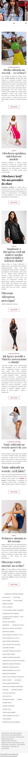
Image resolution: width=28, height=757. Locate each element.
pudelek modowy (14, 67)
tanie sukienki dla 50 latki (11, 715)
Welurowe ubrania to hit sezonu (14, 539)
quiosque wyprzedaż (9, 693)
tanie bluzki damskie (9, 712)
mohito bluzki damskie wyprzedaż (13, 676)
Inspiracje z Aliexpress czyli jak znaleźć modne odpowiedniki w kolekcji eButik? (14, 254)
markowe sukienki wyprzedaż (11, 663)
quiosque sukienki (17, 689)
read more (14, 106)
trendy (20, 76)
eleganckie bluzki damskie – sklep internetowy (13, 617)
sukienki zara (7, 709)
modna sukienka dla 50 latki (11, 670)
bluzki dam (16, 597)
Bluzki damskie (5, 744)
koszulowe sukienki (9, 654)
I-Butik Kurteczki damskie (14, 9)
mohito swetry (7, 680)
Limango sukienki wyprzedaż (11, 657)
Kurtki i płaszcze (5, 733)
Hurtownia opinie (20, 737)
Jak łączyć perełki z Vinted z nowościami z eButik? (14, 359)
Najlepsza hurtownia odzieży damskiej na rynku (13, 742)
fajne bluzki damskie (9, 621)
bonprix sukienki (8, 603)
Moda (14, 535)
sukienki (24, 453)
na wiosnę (18, 680)
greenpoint (6, 625)
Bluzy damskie (12, 744)
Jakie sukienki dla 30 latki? (11, 638)
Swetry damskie (5, 748)
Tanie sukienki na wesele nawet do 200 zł (14, 447)
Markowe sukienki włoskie (11, 667)
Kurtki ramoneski (6, 735)
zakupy (14, 150)
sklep (6, 99)
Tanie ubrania (7, 718)
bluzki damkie (7, 600)
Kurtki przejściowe (17, 733)
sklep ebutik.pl (7, 696)
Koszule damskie (21, 744)
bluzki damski (18, 600)
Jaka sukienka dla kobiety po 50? (13, 634)
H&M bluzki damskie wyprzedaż (12, 628)
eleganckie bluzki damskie (11, 613)
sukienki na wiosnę (8, 705)
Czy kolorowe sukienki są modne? (13, 610)
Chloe (20, 93)
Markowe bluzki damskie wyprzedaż (14, 660)
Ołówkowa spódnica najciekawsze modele (14, 156)
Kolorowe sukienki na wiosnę (12, 651)
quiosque (5, 689)
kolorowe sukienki (8, 647)
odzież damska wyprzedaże (11, 683)
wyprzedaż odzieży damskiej (11, 722)
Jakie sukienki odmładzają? (11, 641)
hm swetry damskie (8, 631)
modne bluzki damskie (9, 673)
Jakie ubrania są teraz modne (8, 737)
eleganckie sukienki (14, 442)
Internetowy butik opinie (16, 735)
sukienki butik (7, 702)
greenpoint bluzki (18, 625)
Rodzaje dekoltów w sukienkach (9, 740)
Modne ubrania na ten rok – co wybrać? (14, 71)
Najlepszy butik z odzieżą (7, 739)
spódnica (11, 162)
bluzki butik (6, 597)
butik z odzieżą (7, 607)
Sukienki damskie (6, 746)
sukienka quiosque (8, 699)
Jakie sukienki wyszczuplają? (12, 644)
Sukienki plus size (14, 746)
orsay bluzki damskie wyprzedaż (13, 686)
